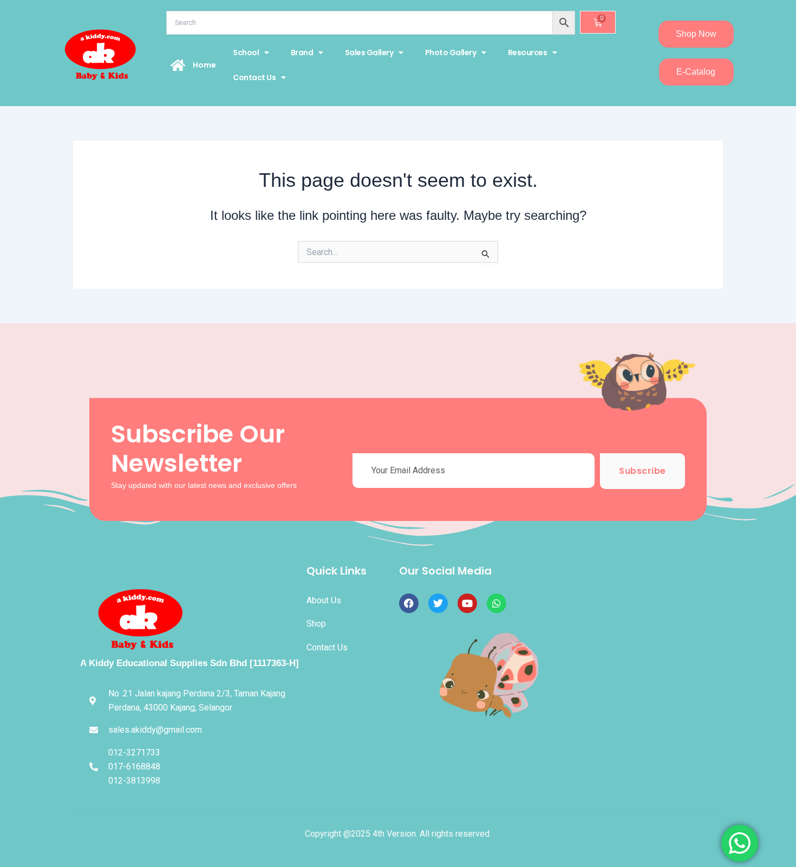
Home (204, 65)
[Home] (178, 64)
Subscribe (642, 471)
